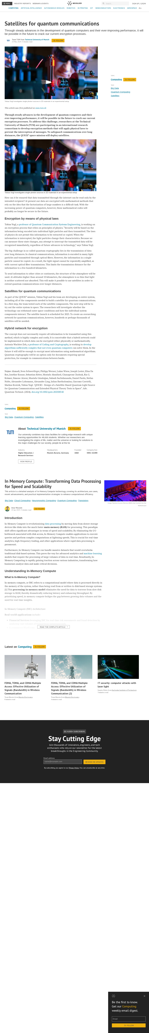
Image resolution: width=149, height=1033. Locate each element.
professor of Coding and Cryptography (48, 344)
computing (116, 79)
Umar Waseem (16, 508)
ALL (140, 8)
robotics (71, 8)
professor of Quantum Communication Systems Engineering (49, 224)
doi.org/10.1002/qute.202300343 (48, 391)
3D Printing (83, 8)
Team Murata (9, 697)
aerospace (132, 8)
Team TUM (16, 39)
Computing (13, 8)
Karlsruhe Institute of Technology (124, 690)
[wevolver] (74, 3)
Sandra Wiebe (103, 690)
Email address (49, 758)
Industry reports (22, 3)
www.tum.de (40, 107)
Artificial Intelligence (31, 8)
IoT (91, 8)
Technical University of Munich (37, 39)
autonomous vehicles (54, 8)
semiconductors (103, 8)
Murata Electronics (26, 697)
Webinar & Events (40, 3)
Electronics (119, 8)
